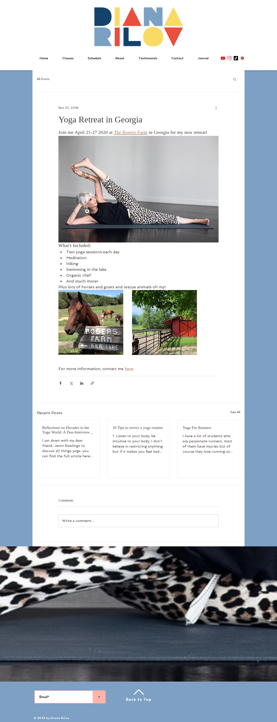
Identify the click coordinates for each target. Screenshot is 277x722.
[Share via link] (92, 383)
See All (235, 412)
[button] (235, 79)
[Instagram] (229, 58)
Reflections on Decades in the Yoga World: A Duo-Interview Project (66, 430)
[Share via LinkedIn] (82, 383)
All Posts (43, 79)
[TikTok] (236, 58)
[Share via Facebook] (60, 383)
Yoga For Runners (197, 427)
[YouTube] (223, 58)
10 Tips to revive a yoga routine (138, 427)
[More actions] (216, 107)
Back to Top (138, 699)
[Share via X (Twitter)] (71, 383)
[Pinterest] (242, 58)
